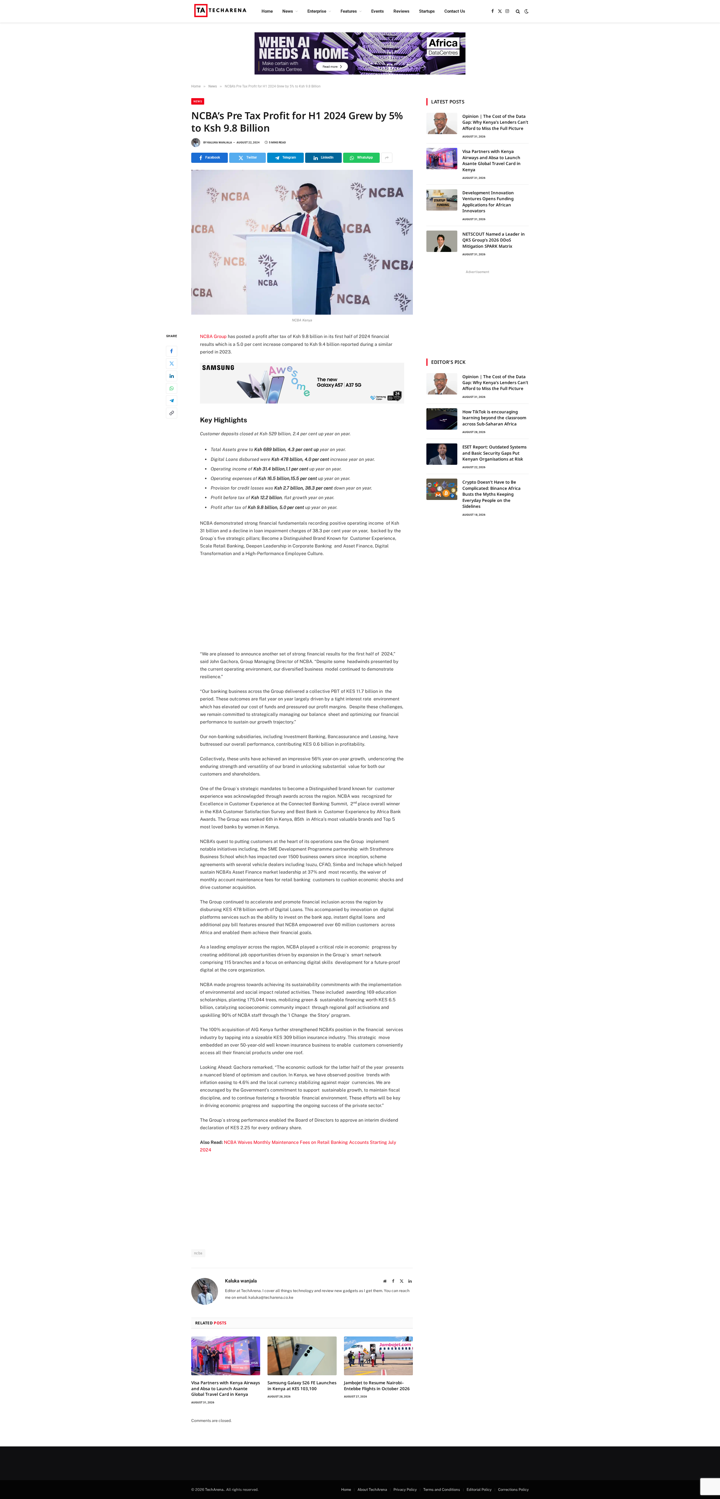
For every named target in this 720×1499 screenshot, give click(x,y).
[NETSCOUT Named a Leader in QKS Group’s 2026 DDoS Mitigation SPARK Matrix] (441, 241)
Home (267, 11)
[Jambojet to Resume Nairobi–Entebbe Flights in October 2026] (378, 1355)
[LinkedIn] (171, 376)
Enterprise (316, 11)
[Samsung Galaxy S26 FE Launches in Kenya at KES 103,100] (301, 1355)
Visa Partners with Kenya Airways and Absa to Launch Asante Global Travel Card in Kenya (225, 1388)
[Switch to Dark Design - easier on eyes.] (526, 11)
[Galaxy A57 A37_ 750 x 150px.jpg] (302, 402)
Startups (427, 11)
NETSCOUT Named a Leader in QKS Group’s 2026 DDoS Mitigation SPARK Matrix (493, 240)
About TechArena (372, 1489)
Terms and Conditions (441, 1489)
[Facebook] (171, 351)
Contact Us (454, 11)
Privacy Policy (405, 1489)
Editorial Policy (479, 1489)
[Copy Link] (171, 413)
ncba (198, 1253)
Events (377, 11)
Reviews (401, 11)
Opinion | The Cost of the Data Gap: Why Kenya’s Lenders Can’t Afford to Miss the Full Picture (495, 122)
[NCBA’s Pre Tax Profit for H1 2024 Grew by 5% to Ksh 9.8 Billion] (302, 242)
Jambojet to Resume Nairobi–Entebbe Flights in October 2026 (377, 1385)
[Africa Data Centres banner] (360, 53)
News (287, 11)
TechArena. (214, 1489)
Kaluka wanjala (219, 142)
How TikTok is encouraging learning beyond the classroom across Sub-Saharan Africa (494, 418)
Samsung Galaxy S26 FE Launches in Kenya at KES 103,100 (301, 1385)
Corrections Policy (513, 1489)
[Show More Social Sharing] (386, 158)
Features (349, 11)
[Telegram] (171, 400)
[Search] (518, 11)
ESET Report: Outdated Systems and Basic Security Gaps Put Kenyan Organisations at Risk (494, 453)
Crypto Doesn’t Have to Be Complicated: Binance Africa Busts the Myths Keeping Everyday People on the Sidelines (491, 494)
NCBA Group (213, 336)
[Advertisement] (302, 603)
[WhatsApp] (171, 388)
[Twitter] (171, 363)
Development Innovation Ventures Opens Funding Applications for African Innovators (488, 201)
